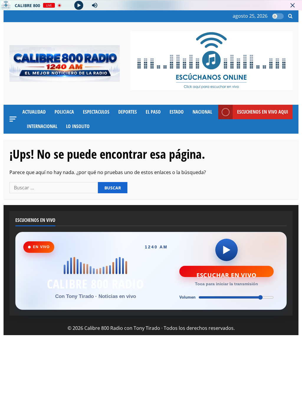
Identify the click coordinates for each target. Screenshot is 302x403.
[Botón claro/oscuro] (278, 16)
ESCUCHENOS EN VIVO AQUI (262, 112)
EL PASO (153, 112)
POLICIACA (64, 112)
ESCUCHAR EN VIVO (226, 274)
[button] (290, 16)
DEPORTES (127, 112)
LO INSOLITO (78, 126)
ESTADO (177, 112)
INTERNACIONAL (42, 126)
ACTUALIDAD (34, 112)
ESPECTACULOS (96, 112)
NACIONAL (202, 112)
